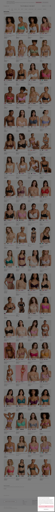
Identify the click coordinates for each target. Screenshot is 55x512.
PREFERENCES (46, 509)
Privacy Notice (47, 503)
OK (46, 506)
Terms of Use (51, 503)
